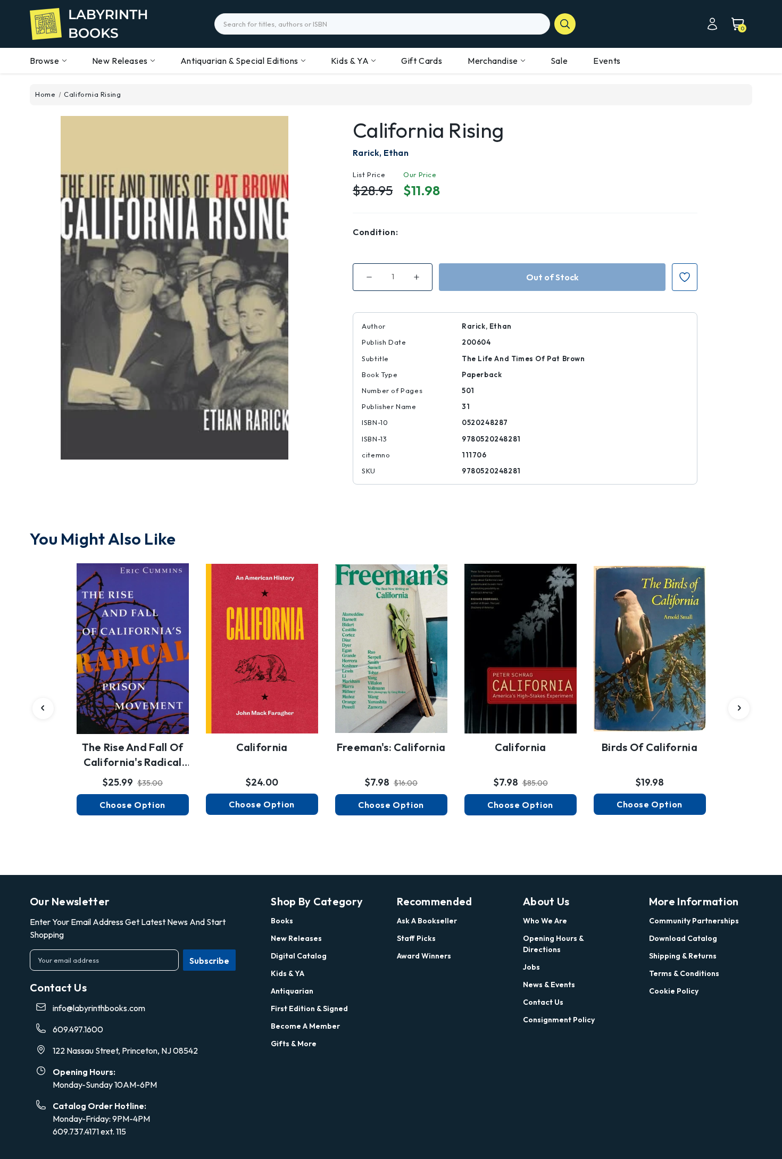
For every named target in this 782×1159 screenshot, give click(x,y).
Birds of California (649, 747)
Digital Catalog (299, 956)
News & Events (549, 984)
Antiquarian (292, 991)
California (262, 747)
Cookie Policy (673, 991)
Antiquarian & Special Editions (239, 60)
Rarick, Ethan (381, 152)
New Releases (120, 60)
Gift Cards (421, 60)
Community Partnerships (694, 920)
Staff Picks (416, 938)
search (565, 24)
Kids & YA (350, 60)
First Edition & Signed (309, 1008)
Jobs (531, 967)
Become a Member (305, 1026)
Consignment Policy (559, 1019)
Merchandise (493, 60)
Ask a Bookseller (427, 920)
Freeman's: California (391, 747)
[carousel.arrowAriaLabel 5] (43, 708)
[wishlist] (132, 643)
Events (607, 60)
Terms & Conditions (684, 973)
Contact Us (543, 1002)
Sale (559, 60)
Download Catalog (683, 938)
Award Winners (424, 956)
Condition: (375, 232)
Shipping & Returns (683, 956)
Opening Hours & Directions (553, 943)
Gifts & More (294, 1043)
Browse (45, 60)
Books (282, 920)
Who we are (545, 920)
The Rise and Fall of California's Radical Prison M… (133, 755)
